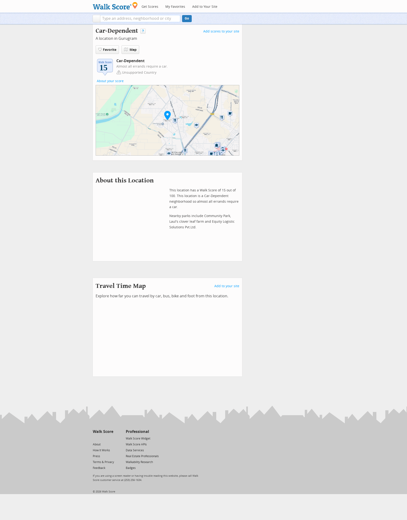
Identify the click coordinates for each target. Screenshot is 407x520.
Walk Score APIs (136, 444)
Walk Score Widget (138, 438)
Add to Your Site (204, 7)
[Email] (110, 438)
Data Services (135, 450)
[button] (96, 18)
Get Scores (150, 7)
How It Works (101, 450)
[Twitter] (95, 438)
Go (187, 18)
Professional (137, 431)
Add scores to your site (221, 31)
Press (96, 456)
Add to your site (226, 286)
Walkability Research (139, 462)
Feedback (99, 468)
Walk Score (103, 431)
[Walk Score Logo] (115, 6)
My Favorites (175, 7)
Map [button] (133, 50)
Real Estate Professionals (142, 456)
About (97, 444)
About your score (110, 81)
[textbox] (140, 18)
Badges (131, 468)
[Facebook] (103, 438)
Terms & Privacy (103, 462)
